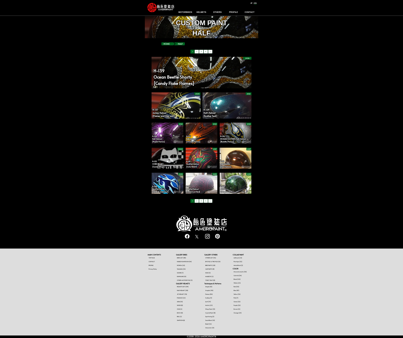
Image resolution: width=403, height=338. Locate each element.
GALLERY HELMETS (183, 283)
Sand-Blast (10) (210, 320)
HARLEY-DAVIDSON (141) (184, 261)
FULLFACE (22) (181, 298)
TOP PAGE (152, 258)
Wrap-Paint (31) (210, 309)
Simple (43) (208, 287)
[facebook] (186, 236)
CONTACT (152, 261)
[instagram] (206, 236)
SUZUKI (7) (180, 273)
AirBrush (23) (238, 258)
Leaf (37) (208, 302)
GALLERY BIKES (181, 254)
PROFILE (151, 265)
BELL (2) (179, 316)
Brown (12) (237, 309)
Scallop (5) (208, 298)
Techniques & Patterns (212, 283)
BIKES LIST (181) (181, 258)
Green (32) (237, 302)
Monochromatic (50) (240, 272)
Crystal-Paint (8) (210, 313)
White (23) (237, 283)
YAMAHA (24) (181, 269)
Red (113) (236, 287)
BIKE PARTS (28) (210, 265)
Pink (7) (236, 298)
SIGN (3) (208, 273)
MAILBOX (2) (209, 276)
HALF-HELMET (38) (182, 290)
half (180, 43)
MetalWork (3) (238, 265)
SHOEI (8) (180, 305)
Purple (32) (237, 305)
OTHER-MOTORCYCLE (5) (184, 280)
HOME (167, 43)
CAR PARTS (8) (209, 269)
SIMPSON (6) (181, 320)
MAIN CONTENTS (154, 254)
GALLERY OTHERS (210, 254)
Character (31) (209, 328)
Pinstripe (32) (238, 261)
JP (251, 3)
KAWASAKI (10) (181, 276)
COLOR (235, 268)
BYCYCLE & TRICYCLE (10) (212, 261)
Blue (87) (236, 290)
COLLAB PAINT (238, 254)
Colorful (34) (238, 275)
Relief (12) (208, 324)
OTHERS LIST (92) (210, 258)
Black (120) (237, 279)
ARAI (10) (180, 302)
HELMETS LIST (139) (182, 287)
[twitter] (196, 237)
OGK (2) (179, 309)
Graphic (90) (209, 290)
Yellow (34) (237, 294)
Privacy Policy (153, 269)
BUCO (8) (180, 313)
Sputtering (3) (209, 316)
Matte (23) (209, 305)
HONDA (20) (181, 265)
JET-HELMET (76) (182, 294)
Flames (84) (209, 294)
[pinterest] (217, 236)
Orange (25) (237, 313)
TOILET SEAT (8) (210, 280)
